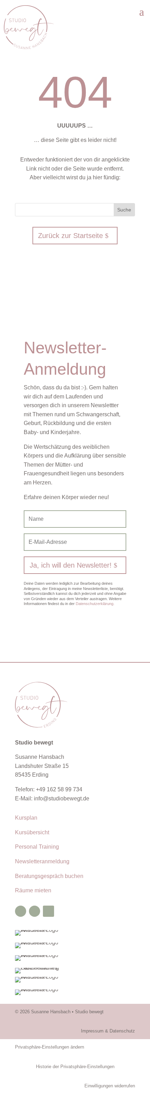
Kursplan (26, 818)
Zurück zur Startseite (70, 235)
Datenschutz (122, 1031)
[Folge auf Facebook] (20, 911)
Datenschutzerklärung (95, 604)
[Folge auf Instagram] (34, 911)
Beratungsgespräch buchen (49, 876)
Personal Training (37, 847)
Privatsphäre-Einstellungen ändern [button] (49, 1047)
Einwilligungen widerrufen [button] (109, 1085)
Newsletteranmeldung (42, 861)
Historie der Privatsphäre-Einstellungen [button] (75, 1066)
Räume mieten (33, 890)
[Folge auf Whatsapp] (48, 911)
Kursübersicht (32, 832)
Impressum (92, 1031)
